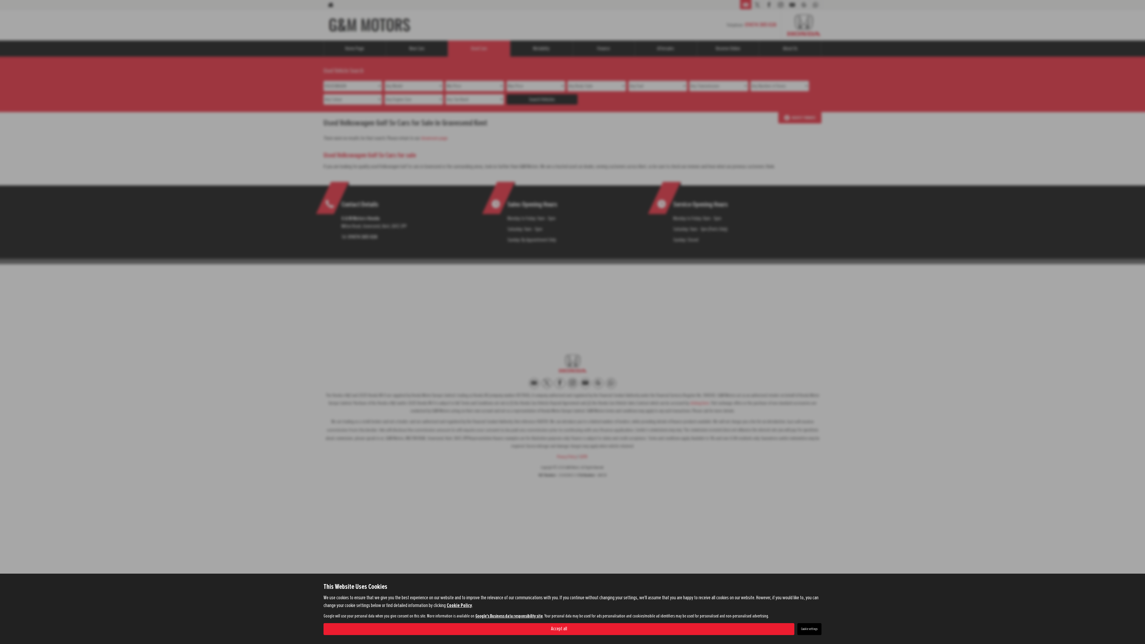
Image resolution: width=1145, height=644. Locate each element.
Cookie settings (809, 629)
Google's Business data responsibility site (509, 616)
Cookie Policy (459, 605)
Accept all (559, 628)
